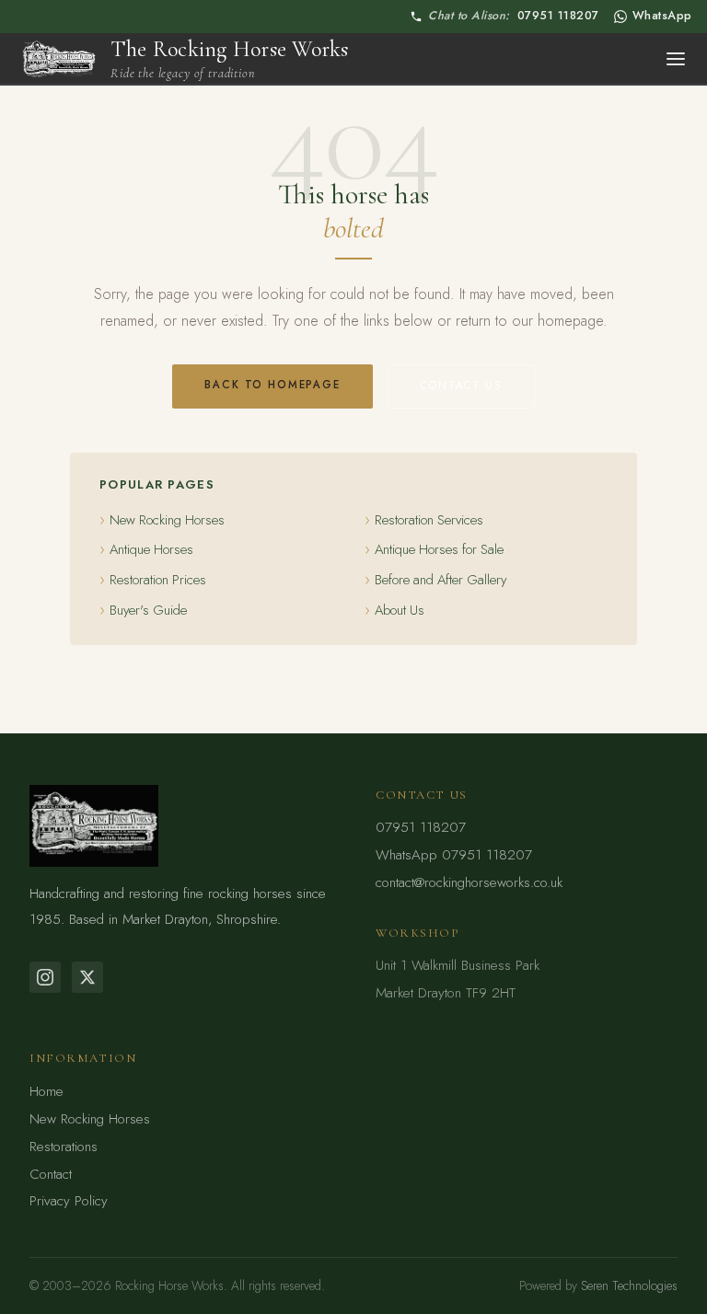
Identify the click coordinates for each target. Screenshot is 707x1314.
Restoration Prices (158, 580)
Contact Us (461, 385)
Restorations (63, 1146)
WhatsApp (662, 15)
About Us (399, 610)
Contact (50, 1174)
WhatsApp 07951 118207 (454, 855)
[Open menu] (675, 58)
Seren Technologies (629, 1285)
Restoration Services (429, 520)
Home (46, 1091)
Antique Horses (151, 549)
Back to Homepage (272, 384)
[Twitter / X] (87, 977)
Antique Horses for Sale (439, 549)
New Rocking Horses (167, 520)
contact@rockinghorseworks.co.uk (469, 882)
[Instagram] (45, 977)
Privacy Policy (68, 1201)
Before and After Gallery (440, 580)
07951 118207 (513, 15)
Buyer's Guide (148, 610)
